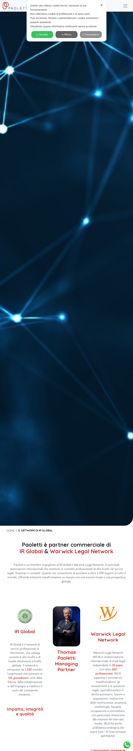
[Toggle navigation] (125, 5)
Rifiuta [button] (67, 34)
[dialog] (67, 20)
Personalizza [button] (92, 34)
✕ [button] (101, 5)
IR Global (31, 551)
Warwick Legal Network (81, 551)
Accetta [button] (43, 34)
